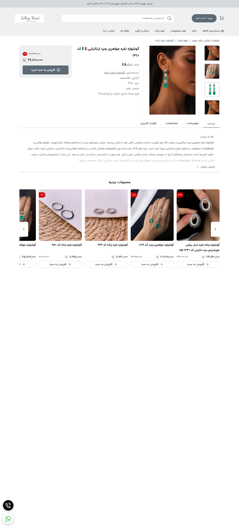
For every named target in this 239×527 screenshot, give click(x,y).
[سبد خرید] (222, 18)
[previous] (215, 229)
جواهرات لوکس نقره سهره (206, 40)
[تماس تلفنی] (8, 505)
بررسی (211, 123)
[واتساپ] (8, 519)
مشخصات (172, 123)
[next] (23, 229)
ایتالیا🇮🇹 (127, 64)
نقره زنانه (183, 40)
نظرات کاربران (148, 123)
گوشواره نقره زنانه (164, 40)
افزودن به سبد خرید (43, 70)
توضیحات (192, 123)
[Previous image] (149, 80)
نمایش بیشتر (208, 167)
